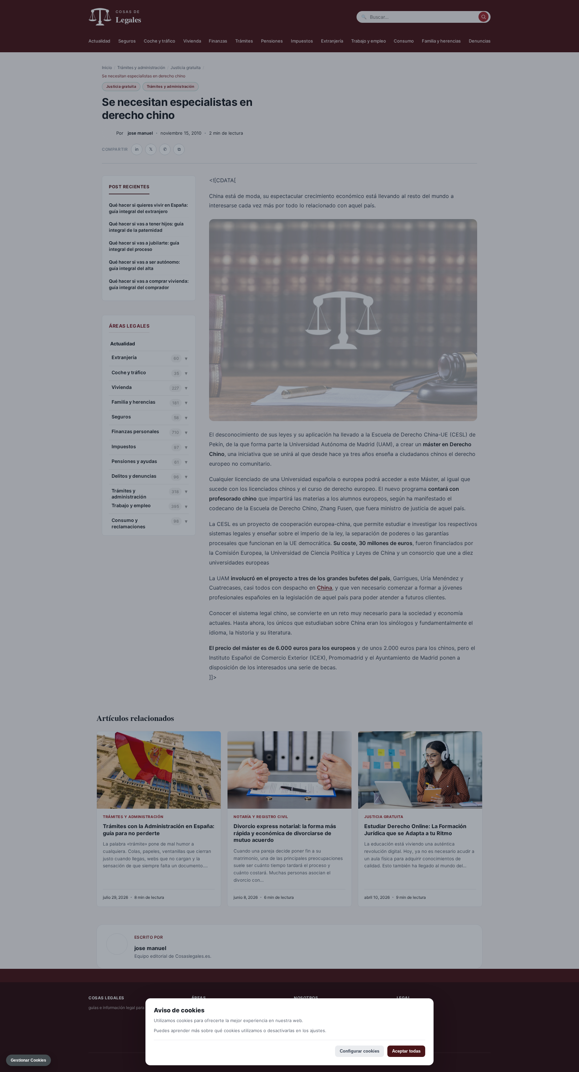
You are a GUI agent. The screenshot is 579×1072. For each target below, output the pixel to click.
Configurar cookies (359, 1051)
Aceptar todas (406, 1051)
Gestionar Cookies (28, 1060)
